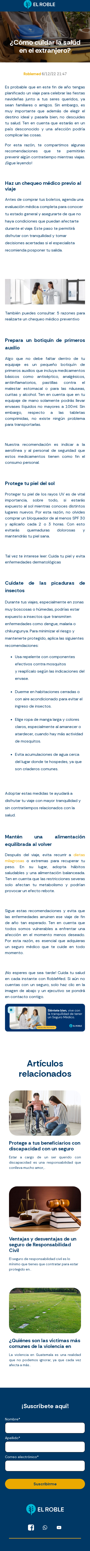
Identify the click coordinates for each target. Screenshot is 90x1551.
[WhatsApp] (45, 1527)
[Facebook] (31, 1527)
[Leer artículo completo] (45, 1132)
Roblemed (33, 73)
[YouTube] (59, 1527)
